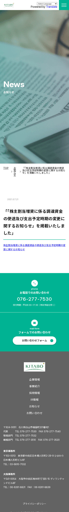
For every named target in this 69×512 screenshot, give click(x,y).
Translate (51, 6)
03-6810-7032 (18, 464)
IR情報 (34, 399)
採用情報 (34, 393)
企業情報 (34, 379)
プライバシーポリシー (34, 503)
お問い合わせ (34, 413)
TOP (6, 168)
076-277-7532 (28, 435)
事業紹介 (34, 386)
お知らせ (15, 171)
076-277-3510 (28, 439)
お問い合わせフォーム (34, 340)
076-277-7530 (34, 299)
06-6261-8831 (17, 487)
